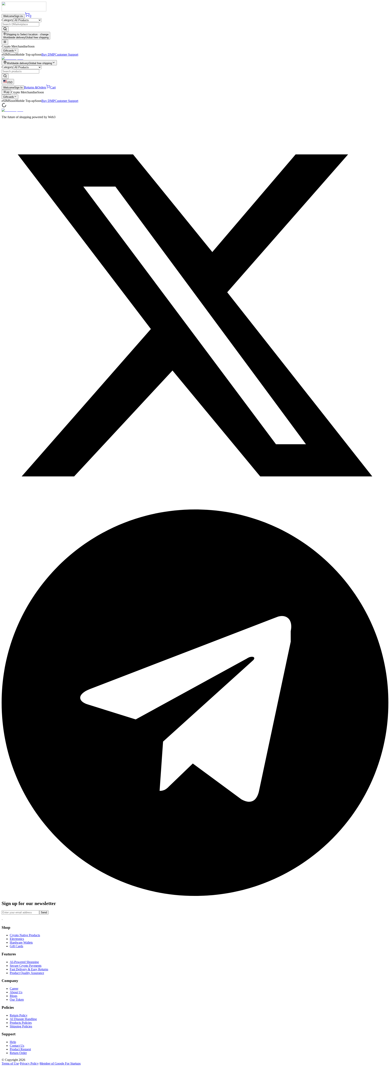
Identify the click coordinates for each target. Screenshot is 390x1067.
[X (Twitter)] (195, 507)
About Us (16, 992)
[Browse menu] (5, 42)
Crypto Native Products (25, 935)
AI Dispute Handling (23, 1019)
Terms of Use (10, 1063)
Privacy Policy (29, 1063)
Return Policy (18, 1015)
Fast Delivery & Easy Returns (29, 969)
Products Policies (21, 1022)
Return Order (18, 1053)
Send (44, 912)
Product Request (20, 1049)
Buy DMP (48, 54)
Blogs (13, 996)
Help (13, 1042)
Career (14, 988)
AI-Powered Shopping (24, 962)
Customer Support (66, 54)
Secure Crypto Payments (25, 965)
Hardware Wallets (21, 942)
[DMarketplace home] (24, 10)
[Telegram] (195, 895)
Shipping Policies (21, 1026)
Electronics (17, 939)
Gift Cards (16, 946)
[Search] (5, 29)
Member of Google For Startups (60, 1063)
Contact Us (17, 1045)
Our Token (17, 999)
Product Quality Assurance (27, 973)
